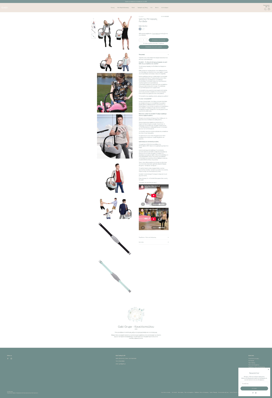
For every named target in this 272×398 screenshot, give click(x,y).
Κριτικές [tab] (141, 242)
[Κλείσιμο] (268, 369)
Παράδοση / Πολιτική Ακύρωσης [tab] (147, 237)
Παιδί (133, 7)
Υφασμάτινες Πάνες (143, 7)
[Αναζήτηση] (265, 9)
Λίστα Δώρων (164, 7)
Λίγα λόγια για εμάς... (253, 358)
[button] (154, 47)
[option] (93, 23)
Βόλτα (156, 7)
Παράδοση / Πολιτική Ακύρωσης (256, 367)
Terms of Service (233, 392)
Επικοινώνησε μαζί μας (223, 392)
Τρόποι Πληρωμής (213, 392)
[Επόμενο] (93, 42)
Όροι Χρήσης (251, 362)
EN (268, 7)
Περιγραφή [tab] (142, 54)
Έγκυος (113, 7)
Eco (151, 7)
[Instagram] (255, 392)
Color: (143, 26)
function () (35, 393)
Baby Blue (140, 29)
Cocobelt (141, 16)
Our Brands (251, 360)
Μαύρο (143, 29)
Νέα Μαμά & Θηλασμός (123, 7)
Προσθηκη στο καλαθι (158, 40)
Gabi (12, 391)
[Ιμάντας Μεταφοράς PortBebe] (93, 22)
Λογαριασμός (266, 5)
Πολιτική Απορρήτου (253, 365)
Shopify (14, 393)
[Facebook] (253, 392)
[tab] (154, 146)
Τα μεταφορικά (156, 33)
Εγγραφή (254, 388)
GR (266, 7)
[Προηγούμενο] (93, 18)
